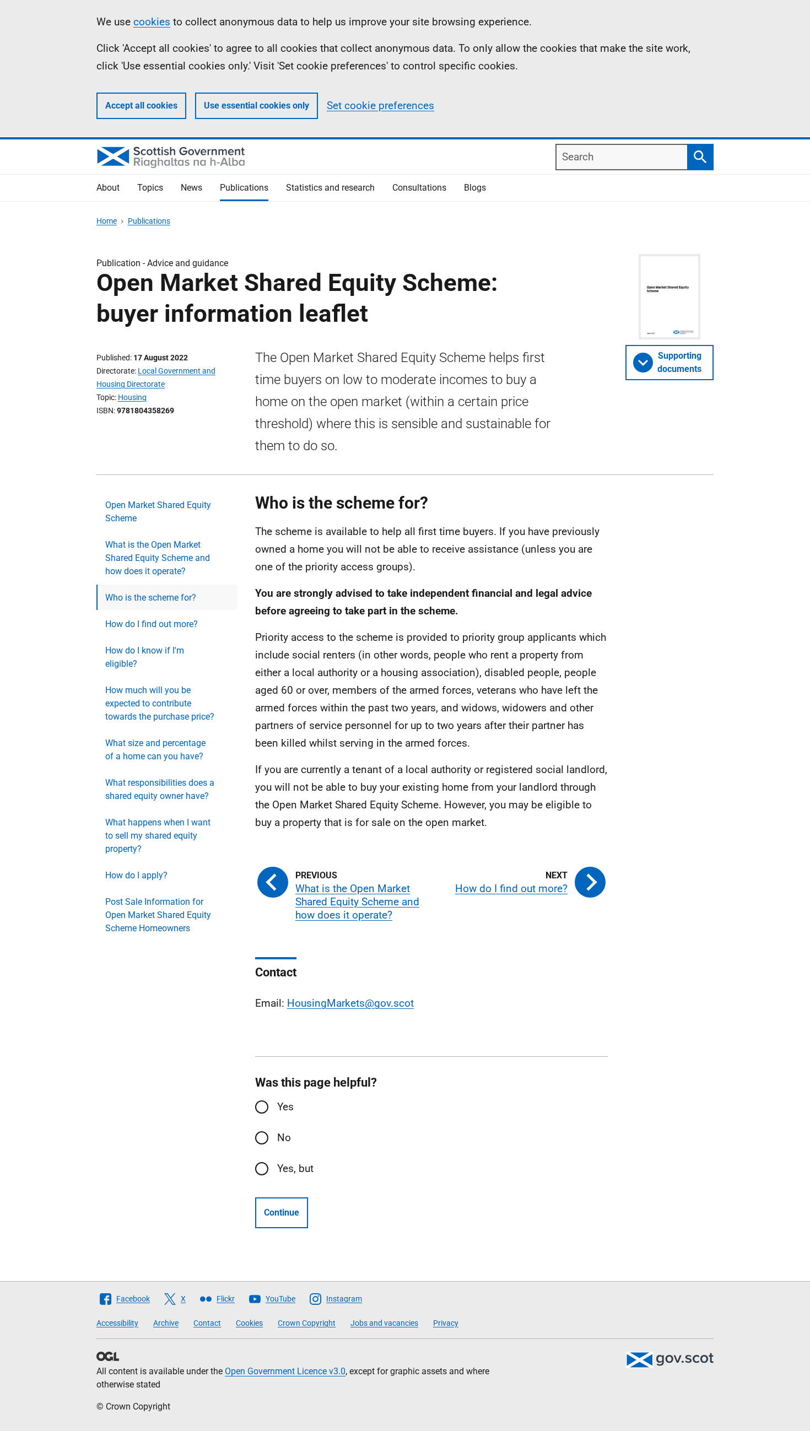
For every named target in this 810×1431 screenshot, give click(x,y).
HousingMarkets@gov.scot (350, 1003)
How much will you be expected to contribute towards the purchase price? (159, 703)
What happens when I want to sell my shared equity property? (157, 835)
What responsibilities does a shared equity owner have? (159, 789)
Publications (244, 187)
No (284, 1137)
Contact (207, 1323)
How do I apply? (136, 875)
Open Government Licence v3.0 (285, 1371)
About (108, 187)
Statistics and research (330, 187)
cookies (151, 21)
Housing (132, 397)
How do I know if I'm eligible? (144, 657)
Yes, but (295, 1168)
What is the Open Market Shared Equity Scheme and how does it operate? (157, 557)
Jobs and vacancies (384, 1323)
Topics (150, 187)
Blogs (475, 187)
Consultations (419, 187)
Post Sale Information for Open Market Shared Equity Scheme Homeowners (158, 915)
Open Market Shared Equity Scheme (158, 511)
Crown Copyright (307, 1323)
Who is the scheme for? (150, 597)
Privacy (445, 1323)
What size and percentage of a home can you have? (155, 750)
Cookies (249, 1323)
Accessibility (117, 1323)
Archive (166, 1323)
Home (106, 221)
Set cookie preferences (380, 105)
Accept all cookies (141, 105)
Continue (281, 1212)
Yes (285, 1106)
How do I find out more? (151, 624)
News (191, 187)
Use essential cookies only (256, 105)
